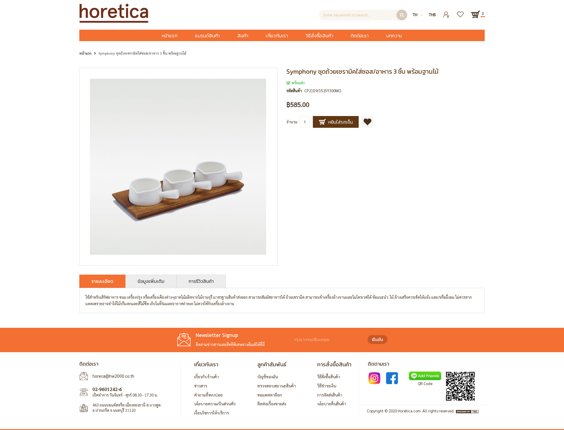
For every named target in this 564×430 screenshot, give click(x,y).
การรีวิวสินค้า (201, 281)
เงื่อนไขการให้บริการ (211, 412)
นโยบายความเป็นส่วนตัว (215, 403)
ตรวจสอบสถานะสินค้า (276, 385)
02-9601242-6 (107, 389)
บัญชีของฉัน (267, 376)
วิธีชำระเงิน (326, 385)
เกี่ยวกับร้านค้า (206, 376)
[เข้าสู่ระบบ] (446, 12)
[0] (475, 14)
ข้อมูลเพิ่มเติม (150, 281)
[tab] (102, 281)
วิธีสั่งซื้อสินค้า (328, 376)
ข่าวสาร (200, 385)
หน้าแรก (85, 53)
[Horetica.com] (113, 21)
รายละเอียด (102, 281)
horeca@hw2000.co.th (113, 376)
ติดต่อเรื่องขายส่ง (271, 403)
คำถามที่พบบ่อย (208, 394)
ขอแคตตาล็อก (269, 394)
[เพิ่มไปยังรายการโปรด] (367, 122)
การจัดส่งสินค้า (329, 394)
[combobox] (363, 15)
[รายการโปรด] (461, 12)
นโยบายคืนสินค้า (331, 403)
